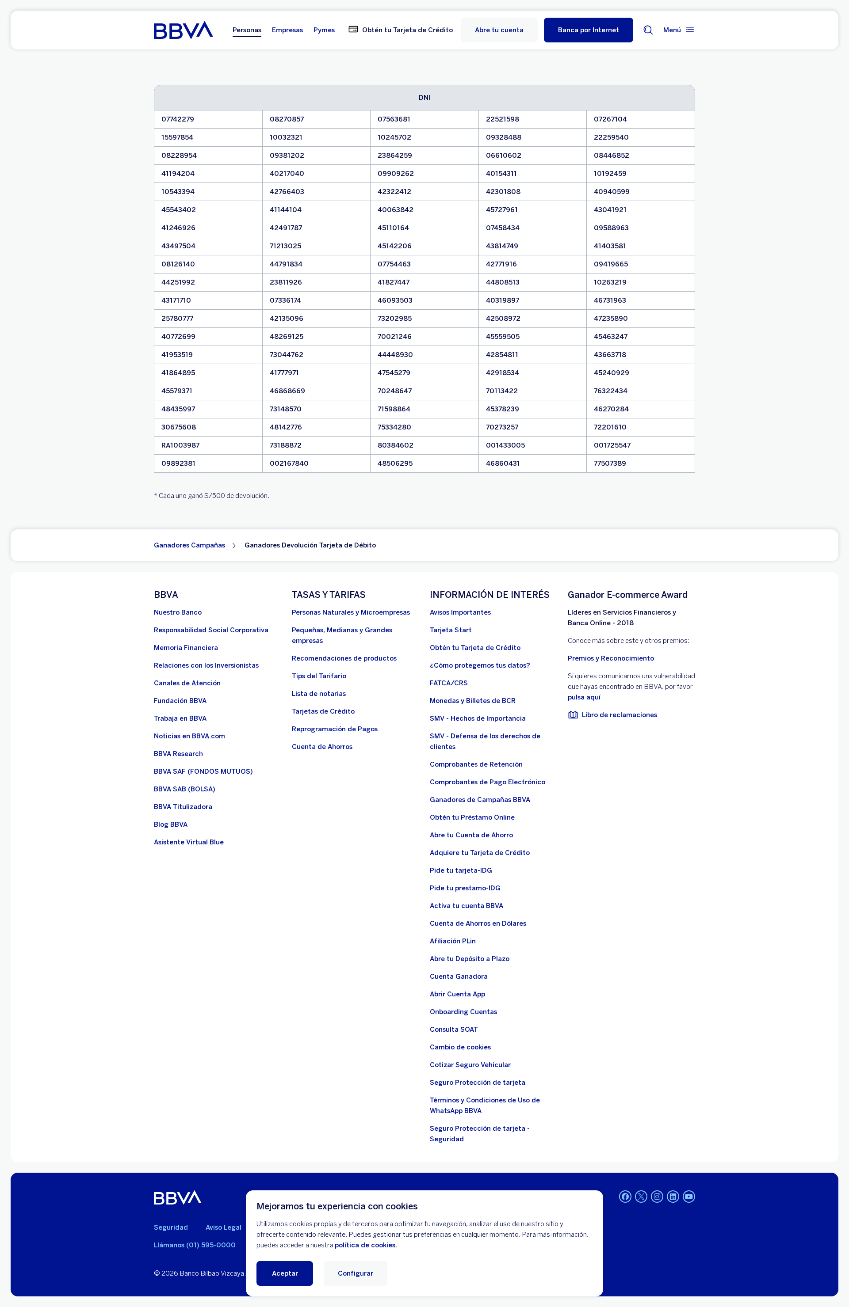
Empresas (287, 30)
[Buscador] (648, 30)
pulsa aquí (584, 697)
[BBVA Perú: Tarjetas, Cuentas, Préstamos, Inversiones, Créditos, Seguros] (183, 30)
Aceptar (285, 1273)
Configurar (355, 1273)
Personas (247, 30)
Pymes (324, 30)
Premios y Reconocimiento (611, 658)
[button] (588, 30)
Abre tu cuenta (499, 30)
